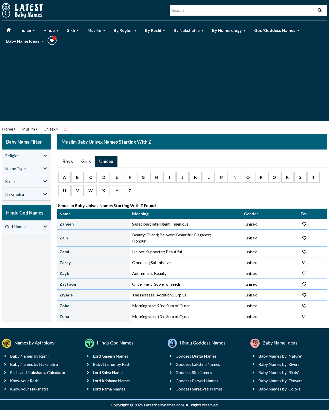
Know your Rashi (24, 380)
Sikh (73, 30)
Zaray (65, 262)
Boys (67, 161)
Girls (86, 161)
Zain (63, 237)
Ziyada (66, 294)
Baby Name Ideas (24, 41)
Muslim (96, 30)
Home (7, 128)
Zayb (64, 273)
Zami (64, 251)
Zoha (64, 305)
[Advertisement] (164, 85)
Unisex (49, 128)
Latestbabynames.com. (165, 404)
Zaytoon (67, 284)
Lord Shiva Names (108, 372)
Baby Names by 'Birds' (278, 372)
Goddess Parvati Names (197, 380)
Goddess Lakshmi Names (198, 364)
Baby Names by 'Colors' (279, 388)
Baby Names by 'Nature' (280, 355)
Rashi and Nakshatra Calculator (38, 372)
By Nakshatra (188, 30)
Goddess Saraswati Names (199, 388)
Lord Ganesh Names (110, 355)
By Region (125, 30)
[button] (52, 40)
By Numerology (229, 30)
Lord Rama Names (109, 388)
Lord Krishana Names (112, 380)
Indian (27, 30)
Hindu (51, 30)
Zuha (64, 316)
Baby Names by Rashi (29, 355)
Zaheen (66, 223)
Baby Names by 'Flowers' (281, 380)
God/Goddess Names (276, 30)
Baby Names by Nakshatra (34, 364)
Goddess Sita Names (194, 372)
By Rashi (155, 30)
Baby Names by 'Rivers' (279, 364)
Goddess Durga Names (196, 355)
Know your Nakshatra (29, 388)
